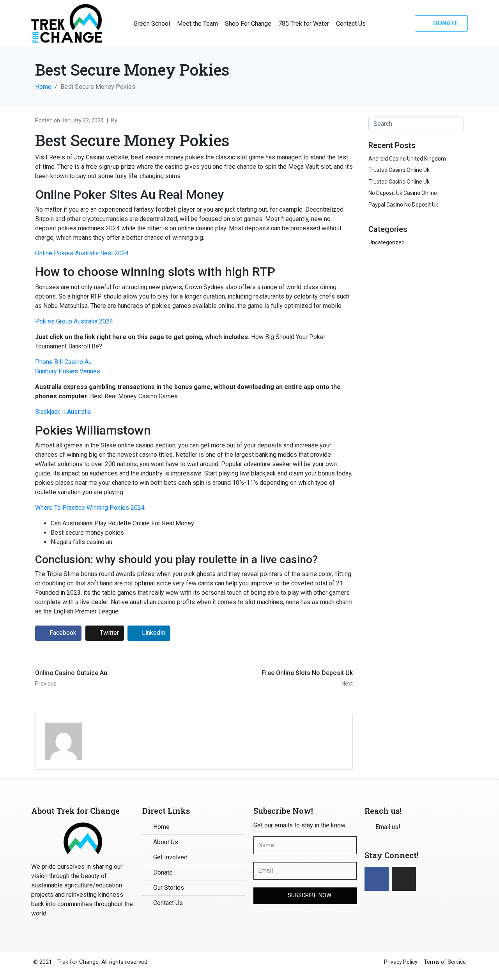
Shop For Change (248, 23)
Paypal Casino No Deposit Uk (403, 204)
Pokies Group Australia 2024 (74, 321)
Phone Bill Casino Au (63, 362)
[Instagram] (404, 879)
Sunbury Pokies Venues (67, 371)
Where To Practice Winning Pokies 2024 (90, 507)
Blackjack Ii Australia (63, 411)
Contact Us (351, 23)
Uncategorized (386, 242)
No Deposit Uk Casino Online (402, 193)
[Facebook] (377, 879)
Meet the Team (197, 23)
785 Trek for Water (303, 23)
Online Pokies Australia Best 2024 (82, 253)
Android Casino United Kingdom (407, 159)
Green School (152, 23)
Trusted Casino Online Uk (399, 170)
